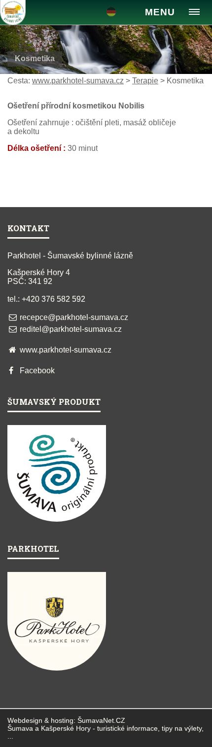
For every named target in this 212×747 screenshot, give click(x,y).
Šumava (20, 728)
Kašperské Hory (66, 728)
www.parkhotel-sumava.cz (78, 80)
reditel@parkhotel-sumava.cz (71, 329)
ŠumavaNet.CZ (101, 720)
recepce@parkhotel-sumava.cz (74, 317)
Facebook (37, 370)
